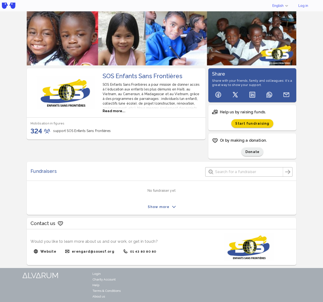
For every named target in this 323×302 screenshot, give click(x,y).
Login (96, 274)
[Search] (287, 172)
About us (98, 296)
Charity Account (104, 279)
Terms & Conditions (106, 291)
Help (95, 285)
